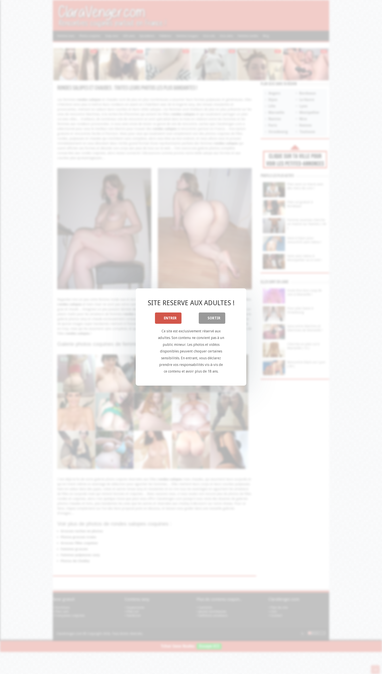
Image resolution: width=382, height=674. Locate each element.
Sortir (214, 318)
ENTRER (170, 318)
